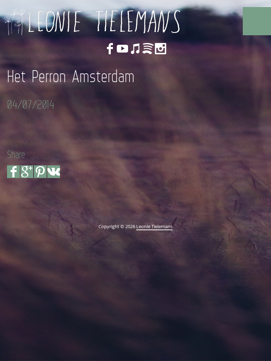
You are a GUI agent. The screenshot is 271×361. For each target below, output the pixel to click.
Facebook (109, 48)
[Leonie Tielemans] (93, 21)
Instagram (160, 48)
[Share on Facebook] (13, 171)
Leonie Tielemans (154, 226)
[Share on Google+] (26, 171)
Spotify (147, 48)
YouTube (122, 48)
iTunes (135, 48)
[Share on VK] (53, 171)
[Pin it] (40, 171)
